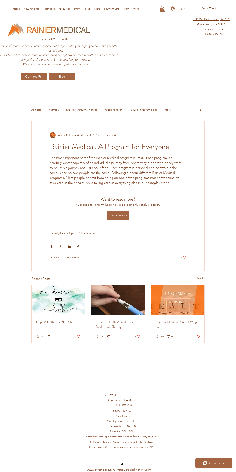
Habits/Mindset (113, 109)
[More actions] (184, 135)
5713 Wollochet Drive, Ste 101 (211, 19)
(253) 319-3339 (216, 29)
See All (201, 278)
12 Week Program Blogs (143, 109)
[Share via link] (78, 246)
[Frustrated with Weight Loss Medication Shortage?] (118, 300)
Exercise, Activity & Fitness (81, 109)
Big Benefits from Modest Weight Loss (177, 324)
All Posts (36, 109)
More (168, 109)
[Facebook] (122, 464)
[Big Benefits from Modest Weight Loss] (177, 300)
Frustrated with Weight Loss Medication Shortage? (114, 324)
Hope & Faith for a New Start (55, 322)
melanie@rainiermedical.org (112, 447)
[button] (162, 9)
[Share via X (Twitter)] (60, 246)
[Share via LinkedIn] (69, 246)
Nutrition (53, 109)
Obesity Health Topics (63, 233)
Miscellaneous (87, 233)
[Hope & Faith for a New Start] (58, 300)
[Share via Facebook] (51, 246)
